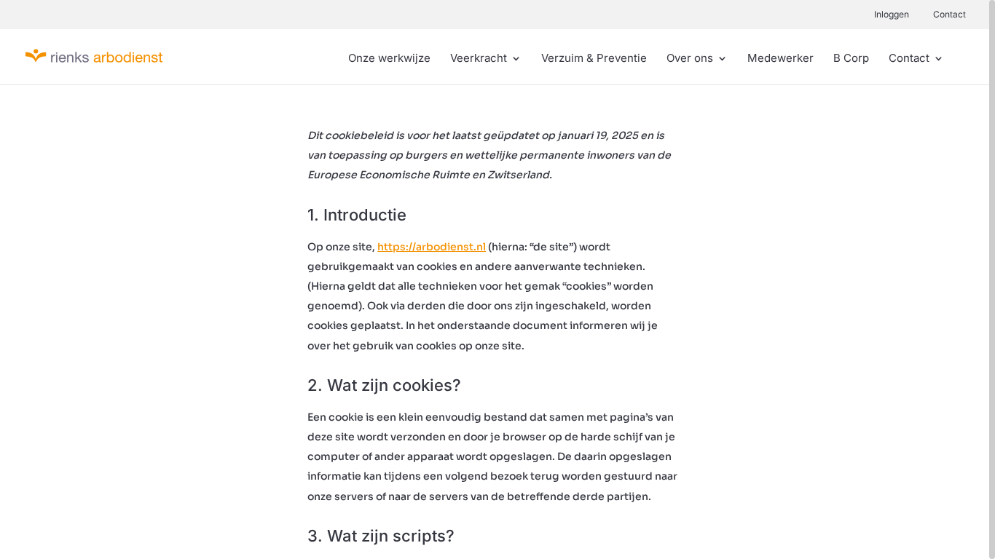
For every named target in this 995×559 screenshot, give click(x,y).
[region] (497, 279)
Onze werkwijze (389, 59)
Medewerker (780, 59)
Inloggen (891, 14)
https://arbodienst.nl (431, 246)
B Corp (851, 59)
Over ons (689, 59)
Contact (949, 14)
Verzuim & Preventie (594, 59)
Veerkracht (478, 59)
